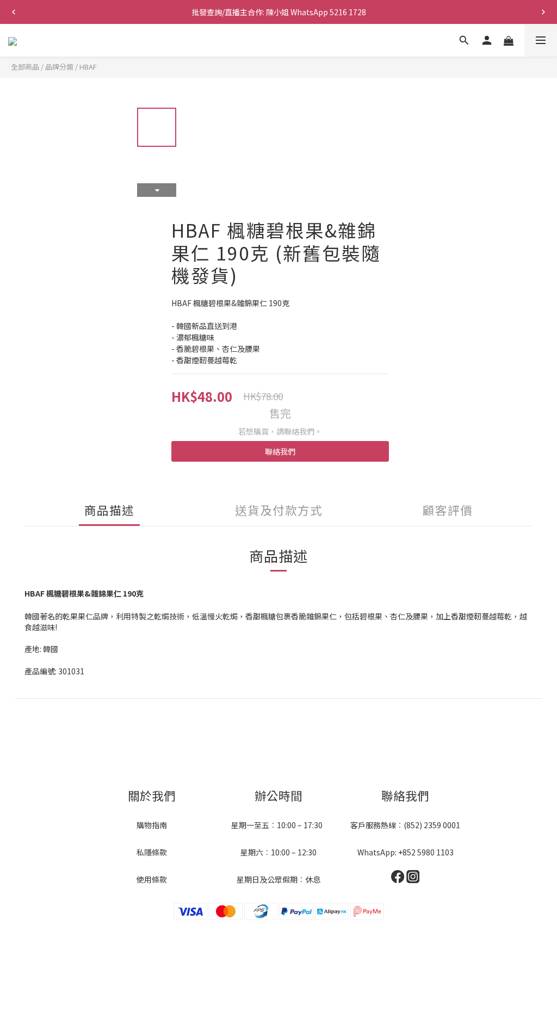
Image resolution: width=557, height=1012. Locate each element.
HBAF (88, 66)
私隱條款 (152, 852)
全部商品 (25, 66)
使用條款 (152, 879)
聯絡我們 (280, 451)
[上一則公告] (13, 12)
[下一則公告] (543, 12)
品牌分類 (59, 66)
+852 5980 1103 (426, 852)
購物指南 (152, 824)
